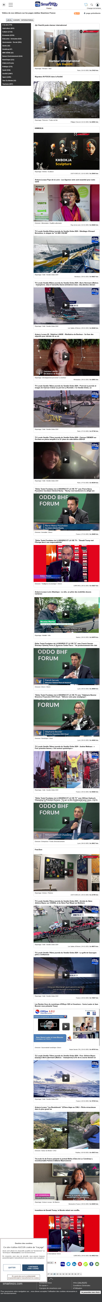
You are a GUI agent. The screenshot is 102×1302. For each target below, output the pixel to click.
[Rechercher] (92, 4)
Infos (80, 1283)
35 (72, 1274)
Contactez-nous (45, 1283)
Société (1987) (7, 73)
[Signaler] (56, 1264)
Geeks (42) (6, 46)
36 (75, 1274)
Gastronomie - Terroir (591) (12, 42)
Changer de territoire (94, 8)
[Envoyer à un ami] (97, 1264)
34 (69, 1274)
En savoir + (43, 1285)
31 (60, 1274)
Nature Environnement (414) (12, 56)
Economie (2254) (8, 35)
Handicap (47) (7, 49)
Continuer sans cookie (33, 1268)
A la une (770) (7, 25)
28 (51, 1274)
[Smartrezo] (49, 4)
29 (54, 1274)
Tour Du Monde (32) (9, 80)
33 (66, 1274)
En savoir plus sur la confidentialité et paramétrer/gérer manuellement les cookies (23, 1277)
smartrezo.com (12, 1283)
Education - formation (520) (12, 39)
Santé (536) (6, 70)
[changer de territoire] (86, 4)
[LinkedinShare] (74, 1264)
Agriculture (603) (8, 28)
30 (57, 1274)
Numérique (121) (8, 60)
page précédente (93, 13)
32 (63, 1274)
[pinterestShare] (79, 1264)
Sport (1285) (6, 77)
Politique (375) (7, 67)
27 (48, 1274)
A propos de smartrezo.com (50, 1288)
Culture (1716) (7, 32)
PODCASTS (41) (8, 63)
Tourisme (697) (7, 84)
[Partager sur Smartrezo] (62, 1264)
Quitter (11, 1268)
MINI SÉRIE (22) (7, 53)
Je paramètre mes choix (90, 1292)
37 (78, 1274)
